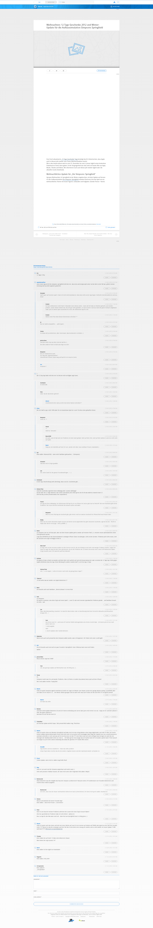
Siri (41, 364)
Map (38, 767)
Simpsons (83, 239)
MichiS (47, 401)
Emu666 (42, 747)
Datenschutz (92, 916)
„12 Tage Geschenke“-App (69, 159)
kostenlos (77, 239)
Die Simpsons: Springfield (70, 179)
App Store (62, 239)
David (47, 445)
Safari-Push (99, 916)
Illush (38, 758)
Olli (38, 645)
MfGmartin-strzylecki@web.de (54, 829)
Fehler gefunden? (111, 227)
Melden (106, 277)
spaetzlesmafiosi (41, 282)
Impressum (83, 916)
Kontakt (118, 2)
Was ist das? (99, 224)
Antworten (114, 277)
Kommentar (37, 879)
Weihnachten (90, 239)
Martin (38, 689)
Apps (67, 239)
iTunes (71, 239)
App (114, 2)
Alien (38, 408)
